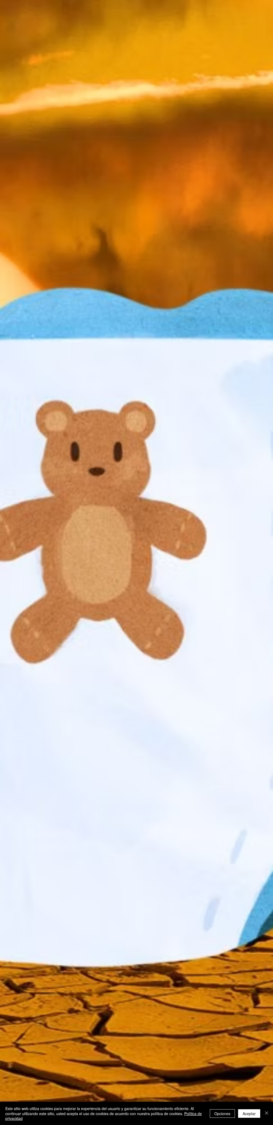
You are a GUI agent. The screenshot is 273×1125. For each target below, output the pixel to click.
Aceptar (249, 1113)
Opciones (222, 1113)
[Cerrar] (266, 1113)
